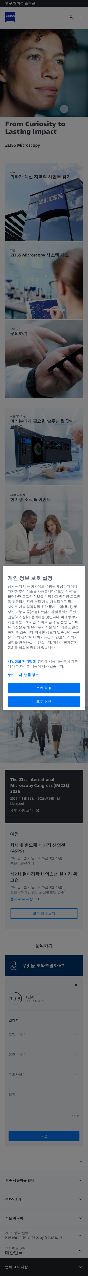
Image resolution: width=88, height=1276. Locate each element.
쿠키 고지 (15, 675)
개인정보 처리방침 (22, 661)
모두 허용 (44, 701)
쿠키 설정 (44, 688)
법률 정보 (31, 675)
